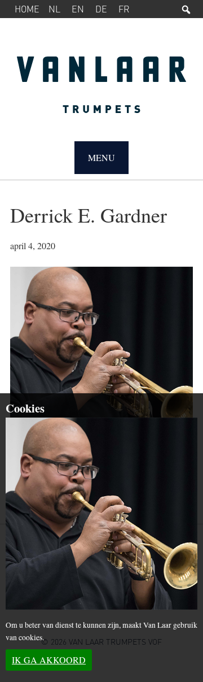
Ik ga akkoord (49, 660)
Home (27, 9)
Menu (101, 157)
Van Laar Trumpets (101, 90)
